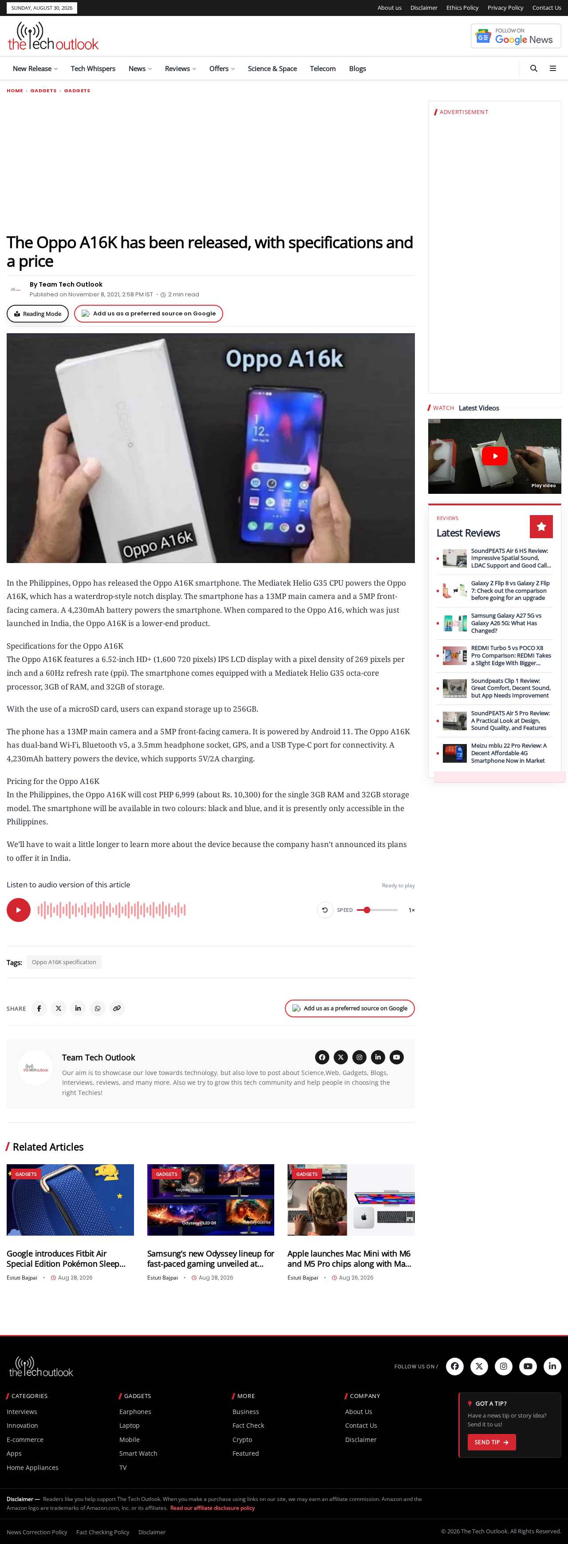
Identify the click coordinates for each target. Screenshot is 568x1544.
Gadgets (43, 90)
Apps (14, 1453)
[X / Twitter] (341, 1057)
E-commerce (25, 1439)
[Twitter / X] (59, 1008)
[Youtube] (528, 1366)
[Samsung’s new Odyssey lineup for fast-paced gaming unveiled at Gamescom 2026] (211, 1200)
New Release (32, 68)
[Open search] (533, 68)
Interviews (22, 1411)
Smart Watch (138, 1453)
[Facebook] (39, 1008)
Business (246, 1411)
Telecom (323, 68)
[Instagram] (359, 1057)
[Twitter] (479, 1366)
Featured (246, 1453)
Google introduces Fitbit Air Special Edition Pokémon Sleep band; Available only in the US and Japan (69, 1259)
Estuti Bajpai (22, 1277)
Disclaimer (424, 8)
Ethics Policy (462, 8)
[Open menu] (552, 68)
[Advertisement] (211, 163)
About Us (358, 1411)
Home (15, 90)
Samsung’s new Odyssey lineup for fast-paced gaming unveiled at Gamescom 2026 (211, 1259)
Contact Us (546, 8)
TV (122, 1467)
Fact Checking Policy (103, 1532)
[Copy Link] (117, 1008)
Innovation (22, 1425)
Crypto (242, 1439)
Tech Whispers (93, 68)
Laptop (129, 1425)
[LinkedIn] (78, 1008)
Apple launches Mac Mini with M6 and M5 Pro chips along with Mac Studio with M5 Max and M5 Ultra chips (349, 1259)
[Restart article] (325, 910)
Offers (219, 68)
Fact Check (248, 1425)
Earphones (135, 1411)
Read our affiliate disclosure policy (212, 1508)
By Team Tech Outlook (66, 284)
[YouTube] (397, 1057)
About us (390, 8)
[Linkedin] (552, 1366)
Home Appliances (33, 1467)
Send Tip (487, 1442)
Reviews (177, 68)
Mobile (129, 1439)
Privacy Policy (506, 8)
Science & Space (272, 68)
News (137, 68)
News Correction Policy (37, 1532)
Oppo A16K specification (64, 962)
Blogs (357, 68)
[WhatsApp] (98, 1008)
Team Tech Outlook (98, 1057)
